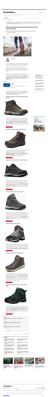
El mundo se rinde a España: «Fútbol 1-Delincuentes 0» (39, 366)
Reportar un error (27, 333)
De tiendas (6, 18)
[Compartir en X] (11, 34)
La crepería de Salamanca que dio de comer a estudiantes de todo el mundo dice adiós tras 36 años (9, 343)
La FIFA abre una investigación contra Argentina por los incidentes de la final (8, 366)
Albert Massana (13, 58)
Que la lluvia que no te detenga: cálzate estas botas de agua (12, 322)
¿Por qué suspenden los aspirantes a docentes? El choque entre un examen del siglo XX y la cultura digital (39, 89)
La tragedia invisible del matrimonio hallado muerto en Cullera (22, 342)
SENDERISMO (9, 331)
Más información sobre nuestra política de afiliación (14, 23)
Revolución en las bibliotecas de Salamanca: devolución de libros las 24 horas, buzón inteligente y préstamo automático (9, 352)
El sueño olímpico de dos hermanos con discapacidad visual (38, 122)
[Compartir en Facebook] (10, 34)
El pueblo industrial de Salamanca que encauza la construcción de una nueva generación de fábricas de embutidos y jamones (9, 349)
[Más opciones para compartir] (13, 34)
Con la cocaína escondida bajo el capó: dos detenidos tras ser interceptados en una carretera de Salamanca (22, 340)
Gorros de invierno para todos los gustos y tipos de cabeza (12, 326)
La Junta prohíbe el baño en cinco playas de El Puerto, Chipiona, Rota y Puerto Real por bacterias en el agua (39, 84)
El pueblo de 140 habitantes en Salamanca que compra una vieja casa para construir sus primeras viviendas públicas (9, 345)
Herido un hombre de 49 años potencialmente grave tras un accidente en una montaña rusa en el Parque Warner (23, 352)
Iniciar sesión (40, 12)
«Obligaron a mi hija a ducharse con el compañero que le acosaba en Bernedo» (39, 81)
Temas (6, 331)
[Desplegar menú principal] (44, 12)
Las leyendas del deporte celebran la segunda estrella (29, 365)
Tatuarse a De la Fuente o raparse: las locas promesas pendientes (18, 367)
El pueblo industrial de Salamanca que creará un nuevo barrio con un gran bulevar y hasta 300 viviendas (22, 349)
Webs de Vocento (42, 395)
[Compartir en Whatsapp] (9, 34)
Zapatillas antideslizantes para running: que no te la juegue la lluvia (13, 318)
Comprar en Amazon (9, 157)
